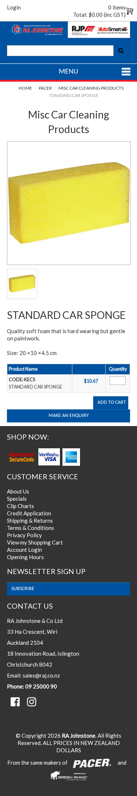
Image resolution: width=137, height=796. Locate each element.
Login (14, 7)
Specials (17, 498)
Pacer (45, 88)
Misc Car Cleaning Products (90, 88)
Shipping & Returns (30, 520)
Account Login (24, 549)
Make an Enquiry (69, 415)
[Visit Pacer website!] (92, 762)
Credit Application (29, 513)
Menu (68, 71)
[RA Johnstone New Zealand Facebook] (15, 701)
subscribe (22, 588)
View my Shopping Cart (35, 542)
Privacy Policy (24, 535)
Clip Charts (20, 506)
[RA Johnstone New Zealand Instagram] (31, 701)
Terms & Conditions (30, 527)
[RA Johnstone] (68, 29)
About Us (18, 491)
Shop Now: (28, 437)
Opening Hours (25, 557)
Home (25, 88)
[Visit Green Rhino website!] (69, 774)
